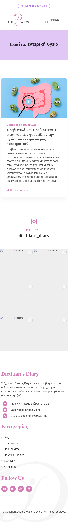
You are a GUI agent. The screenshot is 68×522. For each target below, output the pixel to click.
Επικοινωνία (11, 443)
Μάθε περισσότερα (18, 190)
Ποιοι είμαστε (11, 449)
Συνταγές (9, 460)
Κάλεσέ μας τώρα (35, 5)
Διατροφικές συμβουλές (21, 124)
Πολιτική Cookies (14, 455)
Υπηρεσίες (10, 466)
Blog (6, 437)
